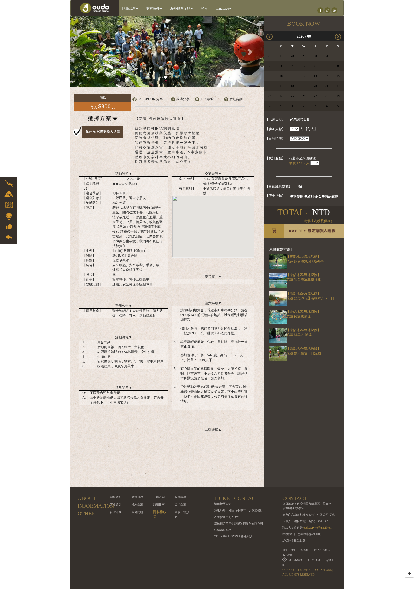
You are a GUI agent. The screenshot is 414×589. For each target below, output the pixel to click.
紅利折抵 (314, 196)
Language (222, 8)
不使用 (298, 196)
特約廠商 (331, 196)
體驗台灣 (129, 8)
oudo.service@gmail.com (317, 527)
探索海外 (153, 8)
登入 (204, 8)
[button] (84, 51)
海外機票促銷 (180, 8)
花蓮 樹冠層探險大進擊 (103, 131)
